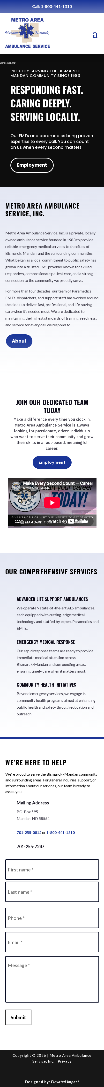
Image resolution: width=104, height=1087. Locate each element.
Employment (32, 165)
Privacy (65, 1061)
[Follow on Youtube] (52, 1071)
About (19, 341)
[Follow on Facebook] (40, 1071)
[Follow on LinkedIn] (63, 1071)
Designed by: (52, 1082)
